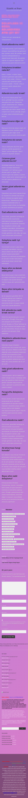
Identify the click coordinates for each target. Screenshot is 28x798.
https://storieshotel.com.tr (21, 644)
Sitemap (16, 645)
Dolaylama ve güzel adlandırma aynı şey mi (11, 534)
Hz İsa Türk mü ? (5, 686)
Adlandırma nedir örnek (19, 513)
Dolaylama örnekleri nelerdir (8, 529)
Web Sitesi (4, 612)
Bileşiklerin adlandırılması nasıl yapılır (10, 523)
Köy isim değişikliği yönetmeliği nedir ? (9, 673)
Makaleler (9, 509)
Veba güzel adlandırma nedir (8, 546)
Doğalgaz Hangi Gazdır (6, 736)
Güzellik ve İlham (14, 8)
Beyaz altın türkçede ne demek (8, 521)
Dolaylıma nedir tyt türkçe (7, 539)
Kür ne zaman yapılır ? (6, 663)
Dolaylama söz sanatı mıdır (8, 531)
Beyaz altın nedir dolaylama (8, 518)
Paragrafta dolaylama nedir (18, 544)
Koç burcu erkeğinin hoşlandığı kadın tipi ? (10, 656)
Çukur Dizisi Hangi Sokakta (7, 740)
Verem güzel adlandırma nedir (8, 549)
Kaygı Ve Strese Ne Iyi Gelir (7, 744)
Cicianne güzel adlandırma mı (8, 526)
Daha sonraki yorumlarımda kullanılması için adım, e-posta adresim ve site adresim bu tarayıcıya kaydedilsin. (14, 623)
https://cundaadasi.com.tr (6, 645)
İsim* (3, 598)
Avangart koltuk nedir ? (6, 659)
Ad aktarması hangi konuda (8, 513)
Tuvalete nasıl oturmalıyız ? (7, 682)
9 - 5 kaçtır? (5, 629)
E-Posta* (4, 605)
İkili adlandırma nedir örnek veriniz (9, 541)
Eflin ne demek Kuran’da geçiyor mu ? (9, 679)
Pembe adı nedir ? (5, 666)
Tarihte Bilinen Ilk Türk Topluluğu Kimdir (12, 558)
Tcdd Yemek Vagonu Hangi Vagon (11, 562)
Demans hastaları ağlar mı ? (7, 669)
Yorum (3, 580)
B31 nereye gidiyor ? (6, 676)
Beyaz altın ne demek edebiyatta (9, 516)
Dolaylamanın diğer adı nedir (8, 536)
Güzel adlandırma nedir (19, 539)
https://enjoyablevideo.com (7, 644)
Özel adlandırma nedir (7, 544)
